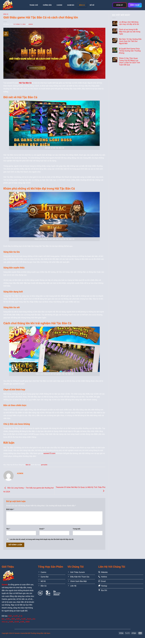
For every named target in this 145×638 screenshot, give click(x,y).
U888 (27, 622)
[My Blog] (13, 5)
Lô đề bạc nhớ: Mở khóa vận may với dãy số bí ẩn (129, 23)
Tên (8, 529)
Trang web (76, 529)
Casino (59, 5)
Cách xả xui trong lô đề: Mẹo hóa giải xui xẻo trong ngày (129, 31)
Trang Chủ (33, 5)
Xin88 (16, 622)
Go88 (11, 622)
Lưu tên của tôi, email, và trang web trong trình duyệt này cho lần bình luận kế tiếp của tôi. (42, 539)
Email (42, 529)
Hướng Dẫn (47, 5)
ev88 (22, 622)
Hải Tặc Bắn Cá (25, 83)
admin (31, 24)
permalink (44, 465)
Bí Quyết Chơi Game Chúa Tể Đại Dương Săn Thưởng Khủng (130, 51)
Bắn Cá (82, 5)
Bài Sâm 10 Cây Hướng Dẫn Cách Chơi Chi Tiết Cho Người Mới (130, 41)
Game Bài (70, 5)
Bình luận (10, 509)
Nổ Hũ (92, 5)
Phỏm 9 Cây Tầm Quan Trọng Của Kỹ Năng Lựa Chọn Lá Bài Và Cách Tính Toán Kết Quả (129, 61)
